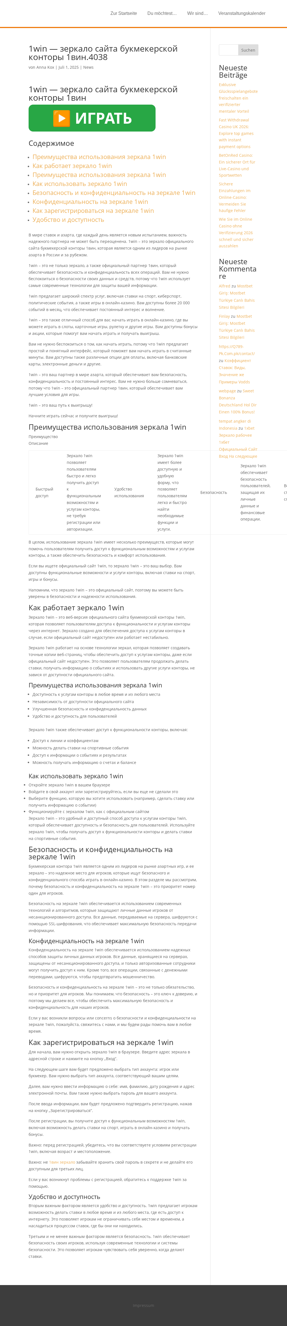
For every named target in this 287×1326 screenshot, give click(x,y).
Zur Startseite (123, 13)
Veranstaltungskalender (241, 13)
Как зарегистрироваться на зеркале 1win (93, 210)
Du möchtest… (162, 13)
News (88, 67)
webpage (227, 390)
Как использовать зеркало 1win (80, 183)
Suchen (248, 50)
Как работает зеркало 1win (72, 165)
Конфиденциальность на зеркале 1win (90, 201)
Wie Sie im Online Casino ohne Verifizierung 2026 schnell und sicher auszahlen (236, 232)
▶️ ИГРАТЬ (92, 117)
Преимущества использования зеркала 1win (99, 156)
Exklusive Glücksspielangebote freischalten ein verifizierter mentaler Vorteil (238, 98)
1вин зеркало (62, 1162)
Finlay (224, 316)
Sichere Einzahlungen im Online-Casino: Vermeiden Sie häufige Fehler (235, 197)
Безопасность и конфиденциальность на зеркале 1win (114, 192)
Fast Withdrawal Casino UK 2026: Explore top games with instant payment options (236, 133)
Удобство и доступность (68, 219)
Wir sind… (197, 13)
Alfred (224, 286)
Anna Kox (45, 67)
